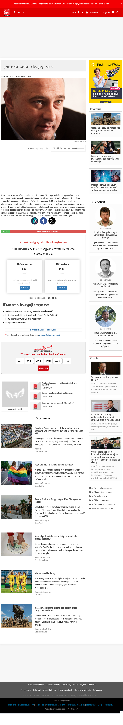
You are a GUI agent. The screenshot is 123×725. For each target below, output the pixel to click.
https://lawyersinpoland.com (100, 492)
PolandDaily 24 (109, 705)
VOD (32, 705)
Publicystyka (47, 388)
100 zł (38, 361)
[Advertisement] (61, 38)
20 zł (20, 361)
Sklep (100, 705)
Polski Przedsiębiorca (36, 684)
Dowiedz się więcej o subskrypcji (43, 330)
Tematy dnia (95, 109)
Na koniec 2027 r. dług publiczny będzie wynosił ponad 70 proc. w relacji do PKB (105, 417)
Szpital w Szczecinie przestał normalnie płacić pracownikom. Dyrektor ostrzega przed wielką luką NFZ (59, 431)
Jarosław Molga (45, 629)
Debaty (75, 684)
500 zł (57, 361)
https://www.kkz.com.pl (98, 496)
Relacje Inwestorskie (66, 690)
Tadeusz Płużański (15, 409)
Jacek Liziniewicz (105, 280)
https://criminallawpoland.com (101, 488)
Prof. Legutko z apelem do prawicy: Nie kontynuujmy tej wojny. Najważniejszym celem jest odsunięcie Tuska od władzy (105, 457)
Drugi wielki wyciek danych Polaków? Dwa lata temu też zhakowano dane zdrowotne (104, 187)
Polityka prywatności (83, 690)
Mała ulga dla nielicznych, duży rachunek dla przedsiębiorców (56, 537)
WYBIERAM (24, 288)
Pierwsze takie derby (45, 573)
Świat (41, 523)
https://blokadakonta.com (99, 500)
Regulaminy (97, 690)
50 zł (29, 361)
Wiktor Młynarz (45, 520)
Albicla (82, 705)
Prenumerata (94, 12)
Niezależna (12, 705)
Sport (41, 594)
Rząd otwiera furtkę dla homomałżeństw (54, 464)
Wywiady (94, 358)
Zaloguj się (106, 12)
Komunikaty (66, 684)
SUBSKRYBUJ (20, 249)
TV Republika (73, 705)
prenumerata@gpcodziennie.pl (49, 335)
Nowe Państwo (23, 705)
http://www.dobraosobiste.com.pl (102, 508)
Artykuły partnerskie (87, 684)
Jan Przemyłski (45, 483)
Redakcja (36, 690)
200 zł (48, 361)
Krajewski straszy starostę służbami (105, 285)
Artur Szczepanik (45, 592)
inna (67, 361)
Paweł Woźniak (45, 557)
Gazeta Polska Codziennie (56, 705)
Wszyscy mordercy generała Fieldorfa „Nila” (58, 403)
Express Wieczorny (53, 684)
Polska (41, 486)
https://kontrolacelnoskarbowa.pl (102, 504)
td (40, 449)
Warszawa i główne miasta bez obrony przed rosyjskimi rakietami (56, 609)
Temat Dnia (43, 451)
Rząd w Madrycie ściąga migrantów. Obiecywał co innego (58, 500)
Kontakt (44, 690)
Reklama (52, 690)
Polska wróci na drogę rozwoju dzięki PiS (105, 378)
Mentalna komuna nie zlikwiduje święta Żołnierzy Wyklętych (59, 384)
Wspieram (43, 368)
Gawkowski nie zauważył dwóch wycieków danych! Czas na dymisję (105, 159)
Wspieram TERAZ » (102, 4)
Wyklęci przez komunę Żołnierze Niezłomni (57, 393)
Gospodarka (43, 560)
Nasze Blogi (40, 705)
